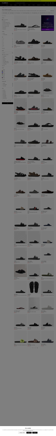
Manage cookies (22, 432)
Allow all (35, 432)
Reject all (29, 432)
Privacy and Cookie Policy (29, 430)
